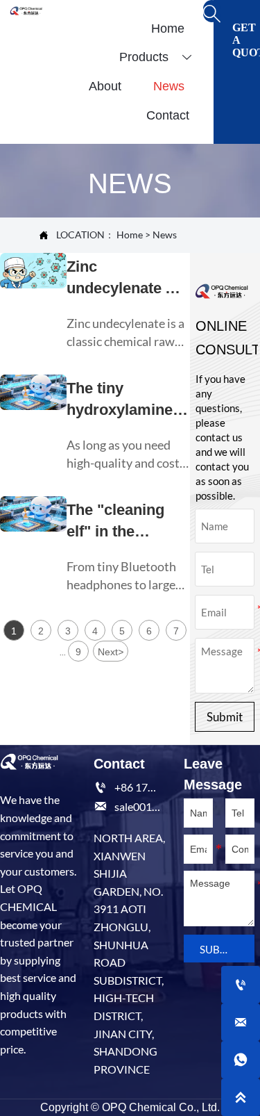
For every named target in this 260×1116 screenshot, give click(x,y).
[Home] (26, 10)
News (165, 234)
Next (110, 651)
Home (129, 234)
